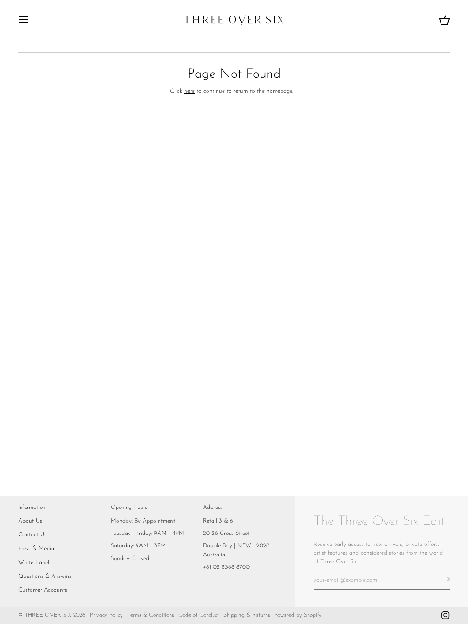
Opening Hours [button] (129, 507)
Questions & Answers (45, 576)
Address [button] (213, 507)
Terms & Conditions (151, 615)
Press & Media (36, 548)
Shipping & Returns (246, 615)
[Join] (442, 578)
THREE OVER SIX (48, 615)
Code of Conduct (198, 615)
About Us (30, 521)
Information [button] (31, 507)
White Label (33, 563)
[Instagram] (445, 615)
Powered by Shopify (298, 615)
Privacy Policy (106, 615)
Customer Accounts (42, 590)
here (189, 91)
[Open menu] (32, 19)
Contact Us (32, 535)
